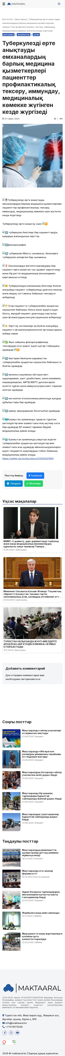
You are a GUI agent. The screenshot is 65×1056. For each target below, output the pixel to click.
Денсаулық (21, 19)
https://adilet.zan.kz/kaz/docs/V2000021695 (28, 458)
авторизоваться (30, 679)
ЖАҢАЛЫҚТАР (24, 34)
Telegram (15, 483)
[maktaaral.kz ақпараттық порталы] (16, 4)
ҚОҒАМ (36, 34)
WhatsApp (35, 483)
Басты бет (7, 19)
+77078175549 (14, 1026)
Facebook (36, 475)
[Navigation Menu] (59, 3)
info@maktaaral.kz (16, 1023)
